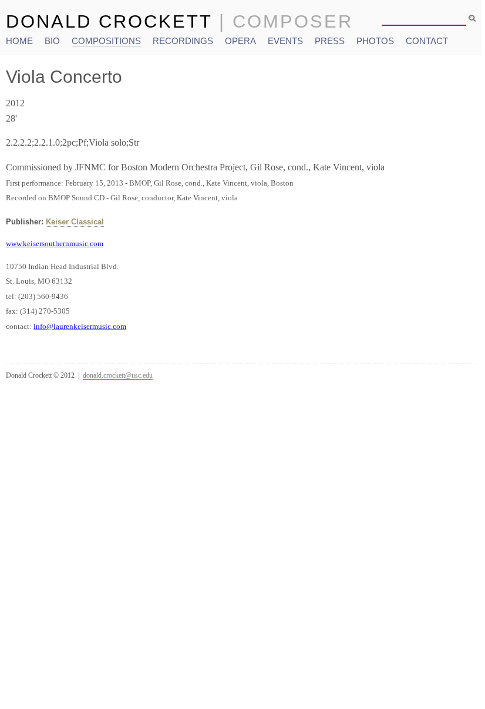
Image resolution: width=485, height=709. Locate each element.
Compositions (106, 41)
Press (330, 41)
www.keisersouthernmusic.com (54, 244)
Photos (375, 41)
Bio (52, 41)
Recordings (183, 41)
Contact (427, 41)
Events (285, 41)
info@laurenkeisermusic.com (79, 326)
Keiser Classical (75, 221)
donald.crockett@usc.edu (118, 375)
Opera (240, 41)
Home (19, 41)
